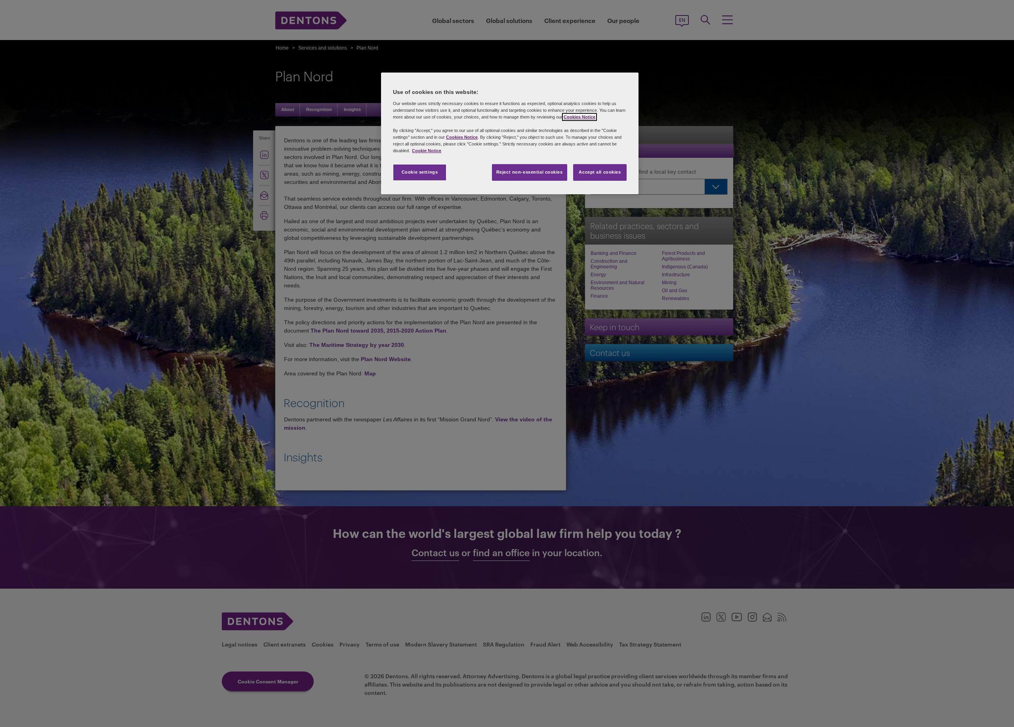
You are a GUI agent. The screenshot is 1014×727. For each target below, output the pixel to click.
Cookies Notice (579, 117)
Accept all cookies (600, 172)
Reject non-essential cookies (529, 172)
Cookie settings (420, 172)
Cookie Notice (426, 150)
